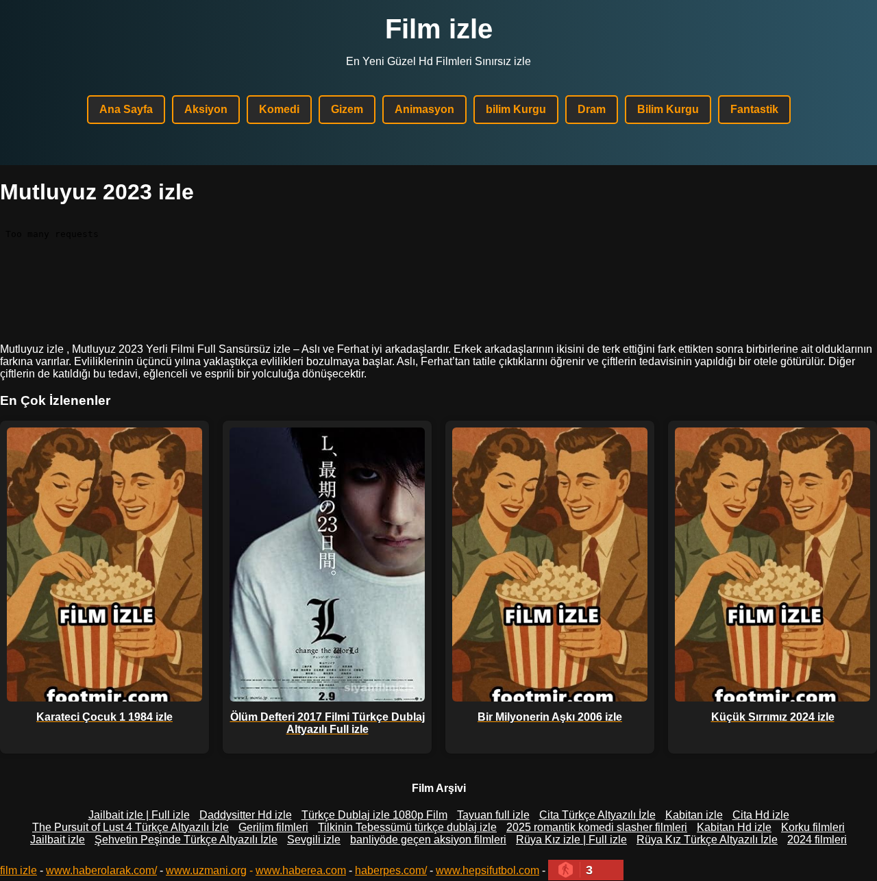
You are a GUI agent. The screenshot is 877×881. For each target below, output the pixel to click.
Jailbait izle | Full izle (139, 815)
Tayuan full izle (493, 815)
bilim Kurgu (516, 109)
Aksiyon (205, 109)
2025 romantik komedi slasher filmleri (596, 827)
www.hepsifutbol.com (487, 870)
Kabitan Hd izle (734, 827)
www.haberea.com (301, 870)
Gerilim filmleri (273, 827)
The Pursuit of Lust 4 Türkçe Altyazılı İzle (130, 827)
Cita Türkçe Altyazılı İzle (597, 815)
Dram (592, 109)
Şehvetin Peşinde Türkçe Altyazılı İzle (186, 839)
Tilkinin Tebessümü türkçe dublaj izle (407, 827)
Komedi (279, 109)
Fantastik (754, 109)
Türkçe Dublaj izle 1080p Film (374, 815)
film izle (18, 870)
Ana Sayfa (126, 109)
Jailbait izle (57, 839)
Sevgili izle (314, 839)
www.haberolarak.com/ (101, 870)
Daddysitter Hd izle (245, 815)
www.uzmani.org (206, 870)
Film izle (439, 29)
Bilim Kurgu (668, 109)
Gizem (347, 109)
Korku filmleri (813, 827)
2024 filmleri (817, 839)
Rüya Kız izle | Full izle (571, 839)
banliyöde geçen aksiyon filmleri (428, 839)
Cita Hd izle (760, 815)
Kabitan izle (694, 815)
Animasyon (424, 109)
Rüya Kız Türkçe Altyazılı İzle (707, 839)
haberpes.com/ (391, 870)
